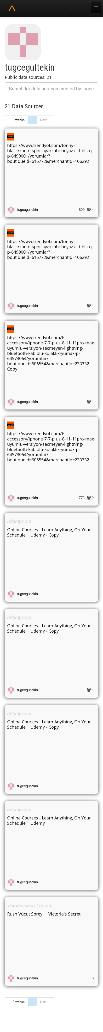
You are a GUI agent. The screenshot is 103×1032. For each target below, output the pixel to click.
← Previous (16, 119)
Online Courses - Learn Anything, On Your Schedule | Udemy (49, 820)
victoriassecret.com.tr (30, 905)
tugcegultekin (27, 209)
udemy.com (19, 521)
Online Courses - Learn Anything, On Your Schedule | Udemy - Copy (49, 532)
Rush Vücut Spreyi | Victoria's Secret (43, 914)
